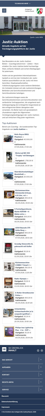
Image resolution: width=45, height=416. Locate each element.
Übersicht (5, 396)
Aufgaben (6, 367)
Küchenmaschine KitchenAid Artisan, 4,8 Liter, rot (23, 193)
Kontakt (5, 375)
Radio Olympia (20, 279)
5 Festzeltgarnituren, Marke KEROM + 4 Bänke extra (23, 211)
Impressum (6, 407)
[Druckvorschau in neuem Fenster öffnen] (37, 350)
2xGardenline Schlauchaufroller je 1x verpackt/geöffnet (23, 311)
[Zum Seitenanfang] (41, 350)
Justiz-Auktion (19, 129)
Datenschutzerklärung (10, 402)
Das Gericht (7, 360)
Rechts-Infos (8, 382)
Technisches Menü (21, 3)
